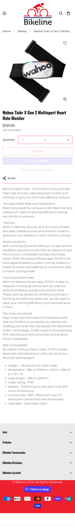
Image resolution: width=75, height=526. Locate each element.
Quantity (9, 139)
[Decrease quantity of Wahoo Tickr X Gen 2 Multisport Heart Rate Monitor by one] (22, 140)
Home (7, 31)
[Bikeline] (37, 13)
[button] (68, 13)
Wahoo (22, 31)
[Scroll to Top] (68, 507)
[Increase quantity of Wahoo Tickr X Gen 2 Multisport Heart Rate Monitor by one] (68, 140)
